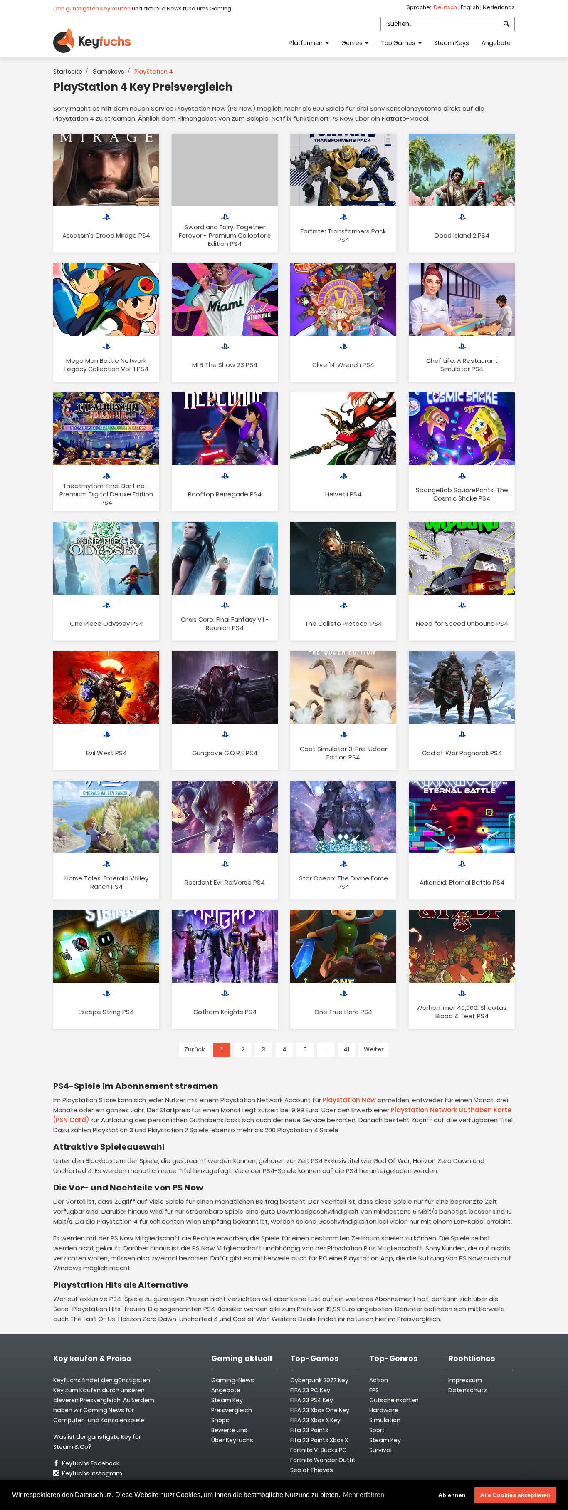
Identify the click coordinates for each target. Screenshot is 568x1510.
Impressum (465, 1380)
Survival (380, 1450)
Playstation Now (349, 1100)
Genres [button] (352, 43)
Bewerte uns (229, 1430)
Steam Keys (451, 43)
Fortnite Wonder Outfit (323, 1460)
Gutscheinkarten (394, 1400)
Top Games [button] (399, 43)
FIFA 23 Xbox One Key (319, 1410)
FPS (374, 1390)
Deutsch (446, 7)
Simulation (384, 1420)
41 (346, 1049)
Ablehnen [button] (452, 1495)
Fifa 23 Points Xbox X (319, 1440)
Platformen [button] (306, 43)
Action (378, 1380)
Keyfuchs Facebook (90, 1463)
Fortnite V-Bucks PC (318, 1450)
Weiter (374, 1049)
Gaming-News (232, 1380)
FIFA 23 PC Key (310, 1390)
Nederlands (499, 7)
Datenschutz (467, 1390)
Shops (220, 1420)
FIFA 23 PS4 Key (311, 1400)
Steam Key (385, 1440)
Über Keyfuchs (232, 1440)
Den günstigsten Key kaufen (92, 8)
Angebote (496, 43)
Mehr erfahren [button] (363, 1494)
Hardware (383, 1410)
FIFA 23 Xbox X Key (315, 1420)
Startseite (67, 71)
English (470, 7)
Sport (377, 1430)
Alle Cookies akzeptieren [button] (515, 1495)
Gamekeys (108, 71)
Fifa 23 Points (309, 1430)
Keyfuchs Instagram (91, 1473)
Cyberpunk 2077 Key (319, 1380)
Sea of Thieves (311, 1470)
